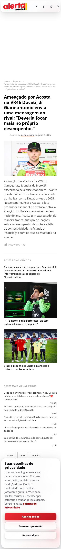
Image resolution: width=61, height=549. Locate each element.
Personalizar (30, 535)
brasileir (36, 455)
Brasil (22, 455)
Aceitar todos (30, 516)
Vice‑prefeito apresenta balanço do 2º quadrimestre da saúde (30, 429)
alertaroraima (27, 134)
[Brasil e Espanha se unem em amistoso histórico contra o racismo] (30, 331)
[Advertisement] (30, 47)
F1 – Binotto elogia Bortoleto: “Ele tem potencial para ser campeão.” (26, 322)
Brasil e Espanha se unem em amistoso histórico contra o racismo (26, 367)
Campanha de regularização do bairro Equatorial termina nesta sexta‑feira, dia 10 (28, 439)
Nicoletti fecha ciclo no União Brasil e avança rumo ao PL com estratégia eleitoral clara (30, 418)
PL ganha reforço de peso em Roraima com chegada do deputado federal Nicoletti (30, 408)
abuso (9, 455)
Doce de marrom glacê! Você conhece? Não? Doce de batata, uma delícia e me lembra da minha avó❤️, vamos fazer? (30, 396)
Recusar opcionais (30, 525)
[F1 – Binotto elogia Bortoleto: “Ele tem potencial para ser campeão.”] (30, 284)
